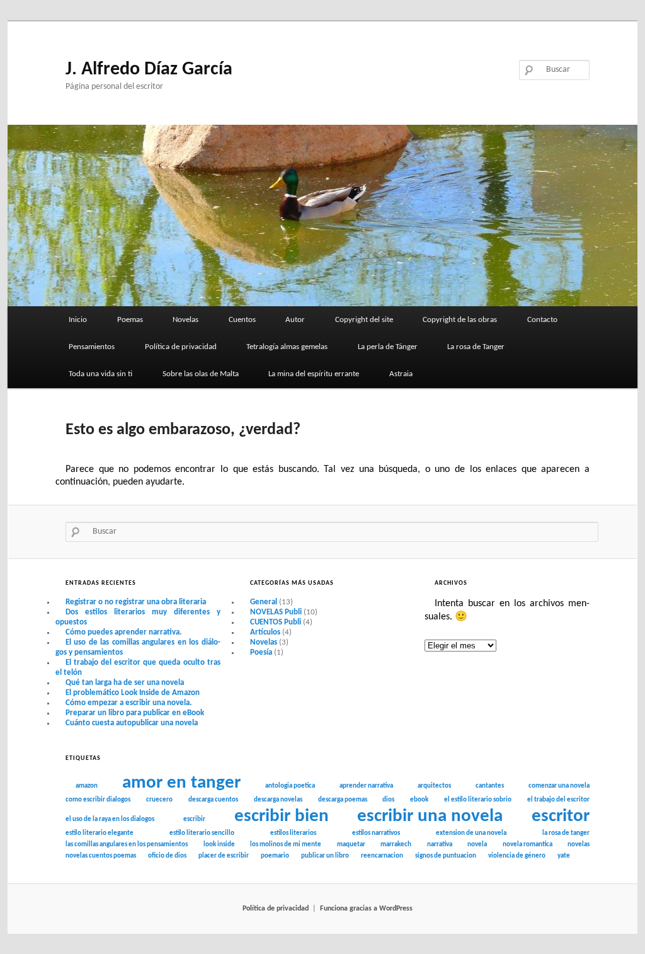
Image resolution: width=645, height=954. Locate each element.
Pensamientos (92, 347)
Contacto (542, 320)
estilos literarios (293, 833)
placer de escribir (223, 856)
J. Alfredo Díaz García (149, 69)
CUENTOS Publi (275, 622)
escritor (561, 816)
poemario (275, 856)
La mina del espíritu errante (313, 374)
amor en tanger (181, 783)
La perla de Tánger (388, 347)
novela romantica (527, 844)
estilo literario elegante (100, 833)
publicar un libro (325, 856)
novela (477, 844)
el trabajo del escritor (558, 799)
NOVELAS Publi (276, 612)
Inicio (78, 320)
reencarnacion (382, 856)
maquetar (351, 844)
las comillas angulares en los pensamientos (127, 844)
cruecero (159, 799)
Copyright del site (364, 320)
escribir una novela (430, 816)
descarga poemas (342, 799)
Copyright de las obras (460, 320)
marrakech (395, 844)
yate (563, 856)
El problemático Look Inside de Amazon (133, 693)
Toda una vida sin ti (100, 374)
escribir (194, 819)
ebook (419, 799)
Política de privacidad (181, 347)
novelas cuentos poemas (101, 856)
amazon (87, 786)
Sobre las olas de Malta (201, 374)
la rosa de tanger (566, 833)
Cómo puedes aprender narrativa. (123, 632)
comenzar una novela (559, 786)
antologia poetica (290, 786)
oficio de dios (167, 856)
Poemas (130, 320)
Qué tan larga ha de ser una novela (125, 683)
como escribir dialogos (98, 799)
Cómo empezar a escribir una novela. (128, 703)
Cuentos (242, 320)
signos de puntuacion (445, 856)
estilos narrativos (376, 833)
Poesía (261, 652)
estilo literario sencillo (201, 833)
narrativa (439, 844)
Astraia (401, 374)
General (263, 602)
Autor (295, 320)
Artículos (265, 632)
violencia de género (516, 856)
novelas (579, 844)
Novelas (185, 320)
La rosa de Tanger (476, 347)
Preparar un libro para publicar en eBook (135, 713)
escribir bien (281, 816)
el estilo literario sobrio (477, 799)
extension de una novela (471, 833)
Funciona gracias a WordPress (366, 908)
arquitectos (434, 786)
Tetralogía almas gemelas (287, 347)
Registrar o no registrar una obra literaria (136, 602)
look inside (219, 844)
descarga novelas (278, 799)
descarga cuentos (213, 799)
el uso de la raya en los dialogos (110, 819)
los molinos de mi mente (285, 844)
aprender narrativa (366, 786)
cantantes (490, 786)
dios (388, 799)
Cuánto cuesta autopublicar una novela (132, 723)
